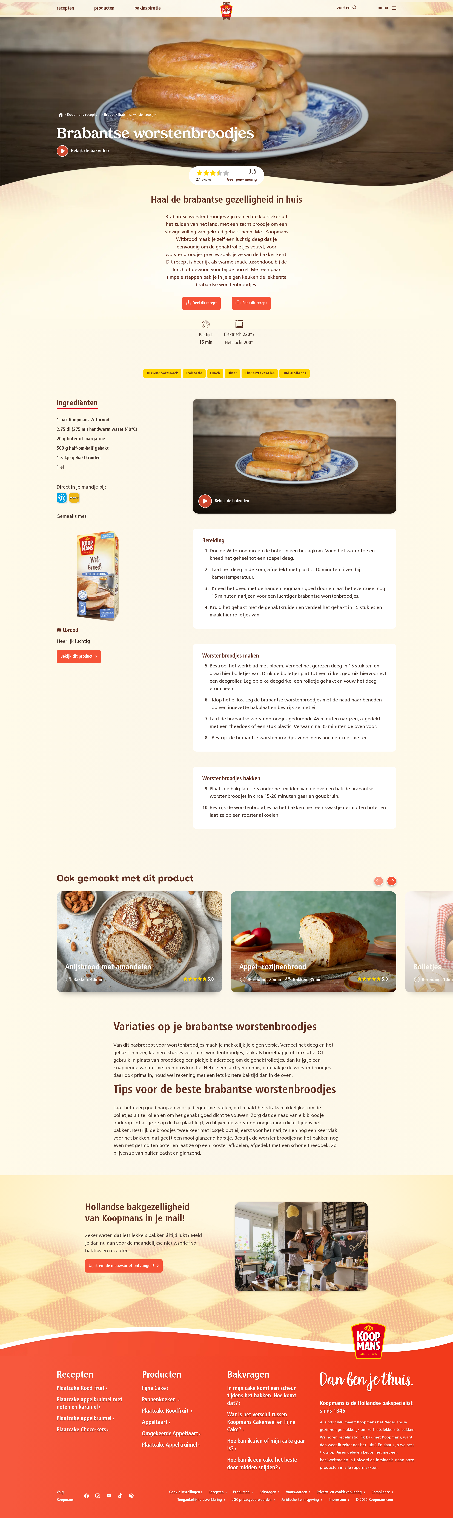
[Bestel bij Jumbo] (74, 498)
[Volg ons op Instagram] (97, 1497)
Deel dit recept (204, 303)
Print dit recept (254, 303)
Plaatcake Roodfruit (166, 1411)
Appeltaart (154, 1422)
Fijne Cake (154, 1388)
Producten (104, 8)
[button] (378, 881)
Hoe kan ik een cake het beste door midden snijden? (262, 1464)
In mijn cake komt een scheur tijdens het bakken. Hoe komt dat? (261, 1396)
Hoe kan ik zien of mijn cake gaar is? (266, 1445)
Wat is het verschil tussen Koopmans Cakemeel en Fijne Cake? (261, 1422)
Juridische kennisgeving (300, 1500)
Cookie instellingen (184, 1492)
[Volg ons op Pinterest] (131, 1497)
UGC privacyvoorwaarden (252, 1500)
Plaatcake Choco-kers (81, 1430)
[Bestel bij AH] (62, 498)
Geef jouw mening (242, 180)
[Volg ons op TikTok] (120, 1497)
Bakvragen (268, 1492)
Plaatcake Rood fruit (81, 1388)
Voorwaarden (297, 1492)
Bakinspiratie (147, 8)
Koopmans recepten (83, 115)
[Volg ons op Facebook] (86, 1497)
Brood (109, 115)
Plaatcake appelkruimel (84, 1418)
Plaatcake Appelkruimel (169, 1445)
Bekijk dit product (77, 657)
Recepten (65, 8)
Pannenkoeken (159, 1400)
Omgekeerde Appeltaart (170, 1434)
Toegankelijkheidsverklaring (200, 1500)
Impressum (338, 1500)
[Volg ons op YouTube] (109, 1497)
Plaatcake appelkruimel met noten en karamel (89, 1403)
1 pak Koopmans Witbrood (83, 420)
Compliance (381, 1492)
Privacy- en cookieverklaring (340, 1492)
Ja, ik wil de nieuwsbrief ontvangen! (122, 1266)
